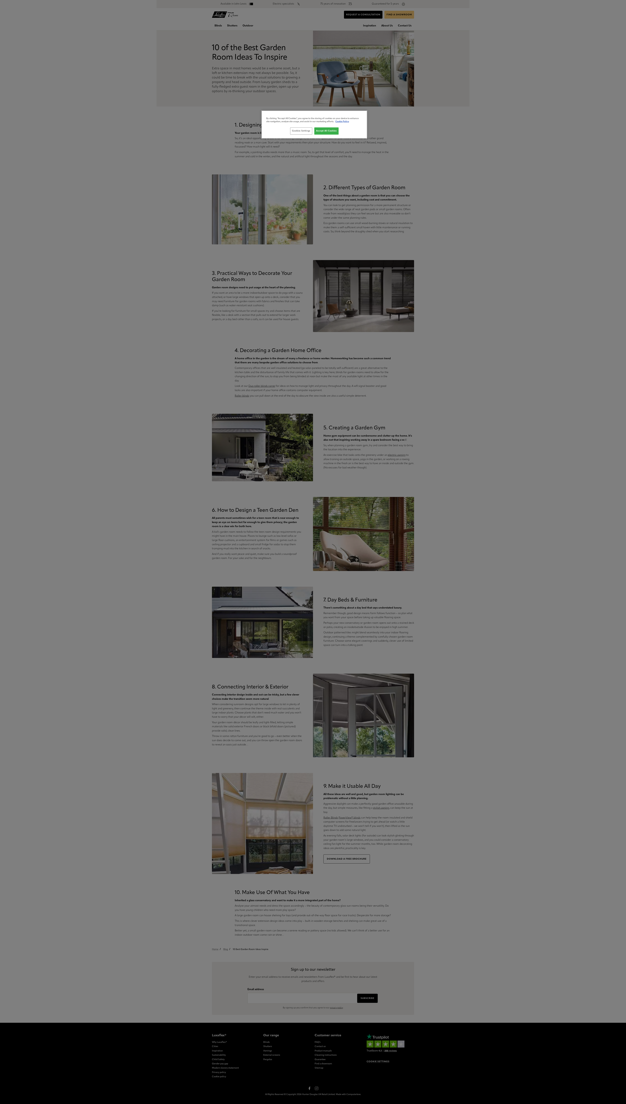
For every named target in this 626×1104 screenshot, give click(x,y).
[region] (314, 124)
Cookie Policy (342, 122)
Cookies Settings (301, 131)
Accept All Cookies (326, 131)
